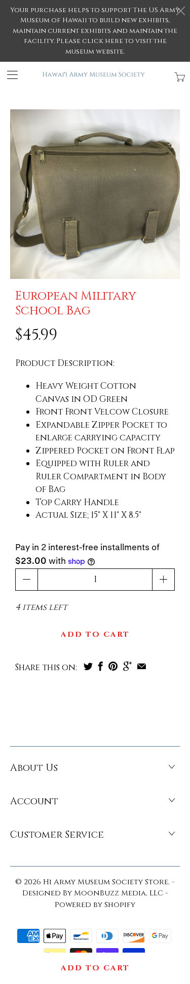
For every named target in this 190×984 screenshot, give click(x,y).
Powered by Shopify (95, 904)
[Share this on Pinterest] (113, 666)
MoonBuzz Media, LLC (118, 893)
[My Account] (9, 74)
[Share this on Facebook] (100, 666)
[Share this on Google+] (127, 666)
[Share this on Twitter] (88, 666)
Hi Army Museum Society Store (105, 882)
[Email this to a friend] (141, 666)
